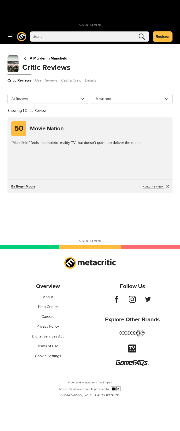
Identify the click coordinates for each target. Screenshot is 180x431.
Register (163, 36)
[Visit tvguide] (132, 351)
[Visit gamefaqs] (132, 364)
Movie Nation (39, 128)
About (48, 297)
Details (90, 80)
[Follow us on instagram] (132, 301)
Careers (47, 316)
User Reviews (46, 80)
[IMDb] (116, 388)
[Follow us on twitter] (148, 301)
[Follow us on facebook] (116, 301)
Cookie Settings (48, 356)
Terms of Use (47, 346)
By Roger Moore (23, 186)
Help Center (48, 306)
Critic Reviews (19, 80)
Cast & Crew (71, 80)
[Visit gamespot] (132, 336)
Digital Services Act (48, 336)
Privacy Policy (48, 326)
